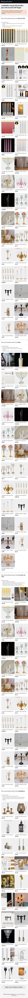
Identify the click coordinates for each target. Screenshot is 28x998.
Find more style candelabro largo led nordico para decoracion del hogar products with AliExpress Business (12, 12)
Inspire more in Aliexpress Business (14, 987)
